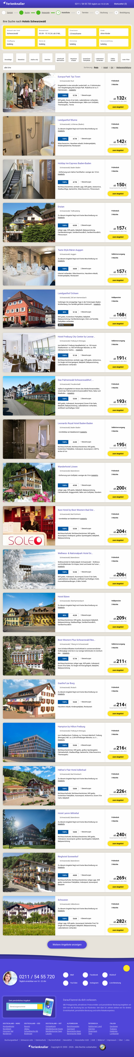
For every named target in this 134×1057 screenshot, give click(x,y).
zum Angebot (118, 107)
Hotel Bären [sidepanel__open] (63, 596)
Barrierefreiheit (55, 1040)
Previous (5, 93)
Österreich (93, 1023)
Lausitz (49, 1034)
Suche (27, 13)
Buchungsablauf (11, 1040)
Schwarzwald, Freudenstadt (70, 384)
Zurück (10, 13)
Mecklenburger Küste (54, 1029)
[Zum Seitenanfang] (126, 968)
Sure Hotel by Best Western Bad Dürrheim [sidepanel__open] (78, 510)
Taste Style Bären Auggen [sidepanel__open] (70, 250)
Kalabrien (114, 1031)
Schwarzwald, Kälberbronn (69, 904)
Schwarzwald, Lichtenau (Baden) (72, 124)
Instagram (94, 983)
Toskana (113, 1029)
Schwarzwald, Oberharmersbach (72, 601)
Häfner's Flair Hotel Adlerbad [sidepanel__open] (72, 770)
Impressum (111, 1040)
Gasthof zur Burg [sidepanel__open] (66, 683)
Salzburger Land (95, 1026)
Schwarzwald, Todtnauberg (70, 211)
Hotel (105, 67)
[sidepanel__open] (74, 95)
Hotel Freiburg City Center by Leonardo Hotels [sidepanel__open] (80, 336)
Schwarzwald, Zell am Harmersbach (73, 298)
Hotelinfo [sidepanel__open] (72, 90)
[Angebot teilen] (123, 76)
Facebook (94, 975)
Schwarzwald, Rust (67, 81)
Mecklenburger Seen (54, 1031)
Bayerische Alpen (74, 1031)
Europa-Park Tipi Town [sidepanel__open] (69, 76)
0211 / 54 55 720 (92, 4)
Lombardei (114, 1034)
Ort (112, 67)
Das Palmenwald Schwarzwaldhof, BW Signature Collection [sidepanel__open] (87, 380)
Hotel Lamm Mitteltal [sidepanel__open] (68, 813)
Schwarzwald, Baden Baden (70, 168)
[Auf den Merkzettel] (127, 76)
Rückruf (113, 975)
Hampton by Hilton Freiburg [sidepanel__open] (71, 726)
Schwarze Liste (27, 1040)
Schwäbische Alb (31, 1031)
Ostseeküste (51, 1026)
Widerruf (101, 1040)
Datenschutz (41, 1040)
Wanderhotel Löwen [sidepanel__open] (67, 466)
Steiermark (92, 1031)
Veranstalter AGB (82, 1040)
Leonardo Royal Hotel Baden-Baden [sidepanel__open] (75, 423)
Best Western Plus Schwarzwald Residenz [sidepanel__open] (78, 640)
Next (52, 93)
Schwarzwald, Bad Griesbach (70, 774)
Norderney (7, 1034)
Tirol (90, 1034)
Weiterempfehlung (123, 67)
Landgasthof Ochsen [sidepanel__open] (68, 293)
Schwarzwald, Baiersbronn (69, 471)
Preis (96, 67)
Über (121, 1040)
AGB (93, 1040)
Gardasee (114, 1026)
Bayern (27, 1026)
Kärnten (91, 1029)
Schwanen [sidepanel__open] (63, 900)
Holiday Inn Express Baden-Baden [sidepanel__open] (74, 163)
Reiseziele (46, 13)
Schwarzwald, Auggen (68, 254)
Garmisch (71, 1029)
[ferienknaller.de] (14, 3)
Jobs (127, 1040)
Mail (72, 975)
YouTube (73, 983)
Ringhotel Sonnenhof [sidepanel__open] (68, 856)
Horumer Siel (8, 1031)
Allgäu (26, 1029)
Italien (113, 1023)
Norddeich (7, 1029)
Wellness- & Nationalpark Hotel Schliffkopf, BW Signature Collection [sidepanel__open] (91, 553)
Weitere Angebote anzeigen (67, 944)
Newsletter (67, 1040)
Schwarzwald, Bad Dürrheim (70, 514)
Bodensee (28, 1034)
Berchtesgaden (73, 1026)
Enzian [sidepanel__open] (61, 206)
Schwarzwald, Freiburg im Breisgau (73, 341)
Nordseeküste (8, 1026)
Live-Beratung (115, 983)
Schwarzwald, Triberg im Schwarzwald (74, 644)
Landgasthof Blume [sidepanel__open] (67, 120)
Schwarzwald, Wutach (68, 687)
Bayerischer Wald (74, 1034)
